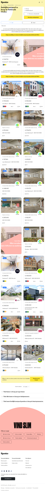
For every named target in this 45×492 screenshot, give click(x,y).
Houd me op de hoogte (36, 379)
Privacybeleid (35, 488)
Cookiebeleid (29, 488)
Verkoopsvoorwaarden (20, 488)
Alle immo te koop (6, 438)
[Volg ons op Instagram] (2, 471)
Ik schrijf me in (8, 478)
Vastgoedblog (29, 434)
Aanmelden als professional (17, 460)
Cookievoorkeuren (5, 490)
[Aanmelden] (39, 2)
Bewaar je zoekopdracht (34, 13)
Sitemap (2, 488)
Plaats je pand (4, 460)
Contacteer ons (28, 465)
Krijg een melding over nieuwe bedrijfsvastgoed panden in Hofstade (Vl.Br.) (22, 35)
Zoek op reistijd (18, 434)
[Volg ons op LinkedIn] (7, 471)
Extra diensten (28, 467)
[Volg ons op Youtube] (9, 471)
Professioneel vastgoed (32, 438)
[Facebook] (4, 471)
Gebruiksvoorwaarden (10, 488)
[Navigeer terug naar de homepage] (4, 2)
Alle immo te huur (6, 434)
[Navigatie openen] (42, 2)
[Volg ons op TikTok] (11, 471)
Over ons (27, 460)
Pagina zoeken (15, 463)
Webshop (39, 434)
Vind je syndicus (6, 442)
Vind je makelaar (18, 438)
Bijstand (27, 463)
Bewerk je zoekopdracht (33, 17)
